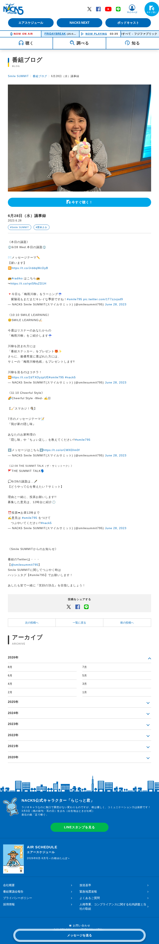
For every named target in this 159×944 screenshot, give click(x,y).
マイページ (132, 12)
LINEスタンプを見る (79, 827)
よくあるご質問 (90, 898)
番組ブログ (40, 76)
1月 (84, 692)
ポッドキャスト (128, 22)
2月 (10, 692)
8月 (10, 667)
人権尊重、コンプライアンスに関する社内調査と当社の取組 (113, 906)
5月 (84, 675)
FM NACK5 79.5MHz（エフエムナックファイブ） (13, 9)
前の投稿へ (127, 622)
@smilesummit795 (24, 564)
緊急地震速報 (88, 891)
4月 (10, 683)
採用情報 (9, 904)
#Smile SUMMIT (19, 227)
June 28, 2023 (115, 304)
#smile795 (74, 299)
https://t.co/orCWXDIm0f (61, 450)
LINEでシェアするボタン (86, 607)
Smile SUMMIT (18, 76)
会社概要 (9, 885)
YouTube (108, 9)
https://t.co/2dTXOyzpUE (30, 377)
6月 (10, 675)
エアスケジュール (30, 22)
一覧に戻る (79, 622)
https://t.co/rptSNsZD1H (28, 283)
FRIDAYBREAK (55, 33)
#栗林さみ (41, 227)
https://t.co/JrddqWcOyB (30, 268)
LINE (118, 9)
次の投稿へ (32, 622)
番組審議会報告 (13, 891)
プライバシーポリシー (17, 898)
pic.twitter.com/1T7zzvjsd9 (103, 299)
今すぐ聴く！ (82, 202)
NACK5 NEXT (79, 22)
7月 (84, 667)
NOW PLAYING (96, 33)
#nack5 (70, 377)
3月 (84, 683)
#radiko (17, 278)
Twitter (89, 9)
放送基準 (85, 885)
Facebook (98, 9)
